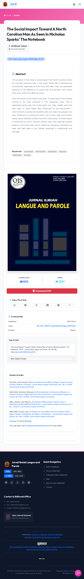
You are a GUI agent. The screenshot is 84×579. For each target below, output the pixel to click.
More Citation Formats (18, 359)
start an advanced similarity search (35, 426)
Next (30, 421)
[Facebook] (25, 305)
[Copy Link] (69, 305)
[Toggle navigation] (79, 4)
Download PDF (43, 291)
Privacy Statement (53, 471)
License (49, 487)
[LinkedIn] (47, 305)
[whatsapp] (12, 482)
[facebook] (6, 482)
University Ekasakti (31, 537)
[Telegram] (58, 305)
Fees (48, 479)
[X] (36, 305)
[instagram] (23, 482)
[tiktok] (17, 482)
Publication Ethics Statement (56, 475)
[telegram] (29, 482)
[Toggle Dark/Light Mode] (74, 4)
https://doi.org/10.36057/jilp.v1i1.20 (28, 59)
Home (8, 15)
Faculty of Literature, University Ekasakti (47, 535)
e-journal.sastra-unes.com (50, 537)
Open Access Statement (55, 483)
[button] (78, 573)
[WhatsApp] (14, 305)
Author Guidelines (52, 467)
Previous (13, 421)
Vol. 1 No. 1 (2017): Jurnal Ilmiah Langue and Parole (56, 326)
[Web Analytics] (42, 559)
